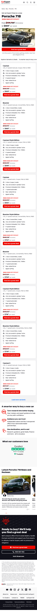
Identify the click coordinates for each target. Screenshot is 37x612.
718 (15, 8)
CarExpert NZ (30, 597)
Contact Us (15, 597)
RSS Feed (29, 602)
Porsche (11, 8)
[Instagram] (15, 590)
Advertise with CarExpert (26, 594)
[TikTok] (18, 590)
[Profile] (31, 2)
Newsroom (13, 594)
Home (3, 8)
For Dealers (6, 597)
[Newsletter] (24, 2)
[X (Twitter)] (22, 590)
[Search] (27, 2)
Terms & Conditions (19, 602)
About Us (5, 594)
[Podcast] (30, 590)
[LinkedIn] (26, 590)
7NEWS (22, 597)
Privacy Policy (9, 602)
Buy (7, 8)
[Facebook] (11, 590)
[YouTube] (7, 590)
